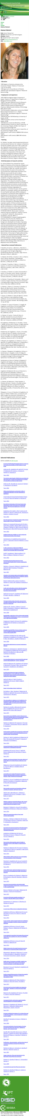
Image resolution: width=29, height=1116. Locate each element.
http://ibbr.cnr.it (8, 41)
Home (2, 22)
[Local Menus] (4, 19)
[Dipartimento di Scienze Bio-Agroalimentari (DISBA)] (2, 13)
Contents (11, 16)
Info (2, 24)
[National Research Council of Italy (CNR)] (5, 13)
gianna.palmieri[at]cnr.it (11, 39)
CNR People (14, 461)
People (2, 25)
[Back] (2, 19)
